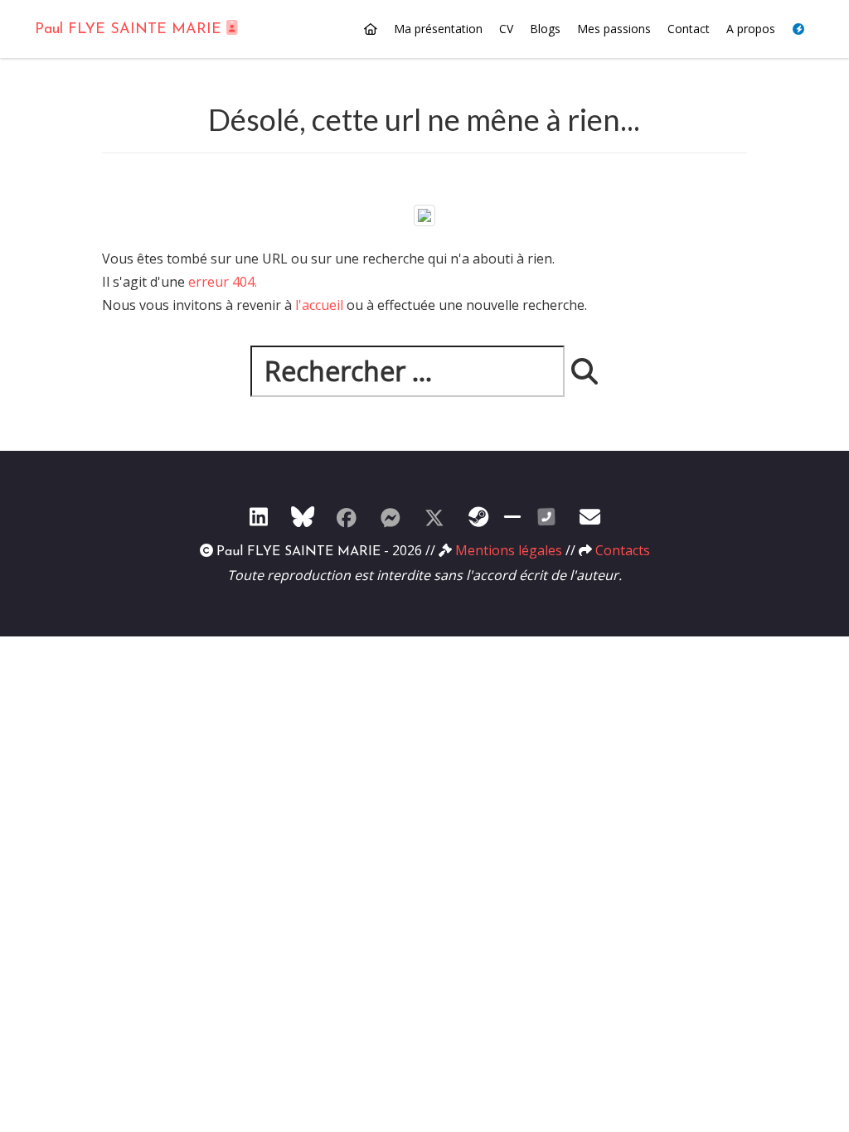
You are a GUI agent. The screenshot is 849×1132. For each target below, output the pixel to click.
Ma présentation (438, 28)
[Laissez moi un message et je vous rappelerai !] (546, 516)
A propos (750, 28)
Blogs (545, 28)
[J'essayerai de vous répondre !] (590, 516)
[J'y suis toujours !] (258, 516)
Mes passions (614, 28)
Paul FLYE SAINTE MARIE (130, 29)
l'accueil (319, 305)
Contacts (622, 550)
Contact (688, 28)
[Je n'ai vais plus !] (346, 516)
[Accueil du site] (370, 29)
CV (506, 28)
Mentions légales (508, 550)
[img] (584, 371)
